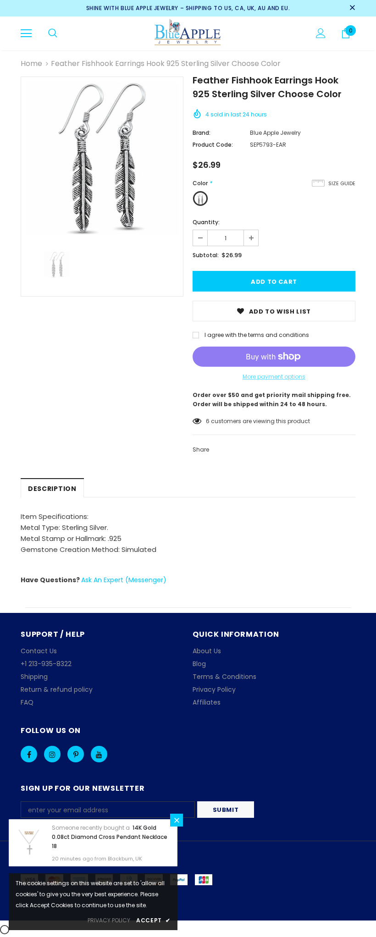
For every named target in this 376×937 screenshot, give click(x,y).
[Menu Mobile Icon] (26, 33)
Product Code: (213, 145)
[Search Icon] (52, 33)
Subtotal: (206, 255)
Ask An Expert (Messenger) (123, 579)
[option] (102, 158)
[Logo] (188, 33)
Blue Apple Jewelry (275, 133)
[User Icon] (321, 33)
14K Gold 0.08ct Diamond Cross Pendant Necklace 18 (109, 837)
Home (31, 63)
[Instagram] (52, 754)
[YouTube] (99, 754)
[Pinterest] (75, 754)
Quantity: (206, 222)
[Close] (176, 820)
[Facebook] (29, 754)
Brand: (201, 133)
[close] (352, 8)
